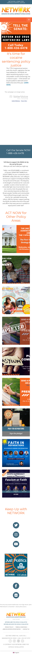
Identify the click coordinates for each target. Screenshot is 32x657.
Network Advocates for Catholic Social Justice (16, 624)
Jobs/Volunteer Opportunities (12, 629)
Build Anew (15, 604)
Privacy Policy (9, 627)
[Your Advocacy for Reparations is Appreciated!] (16, 331)
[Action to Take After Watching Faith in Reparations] (16, 453)
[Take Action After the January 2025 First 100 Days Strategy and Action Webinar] (16, 239)
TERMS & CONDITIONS (21, 627)
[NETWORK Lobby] (16, 11)
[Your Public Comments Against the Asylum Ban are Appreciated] (16, 270)
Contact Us (26, 629)
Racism (26, 604)
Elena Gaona (23, 606)
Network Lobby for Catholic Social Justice (16, 622)
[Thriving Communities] (16, 300)
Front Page (21, 604)
